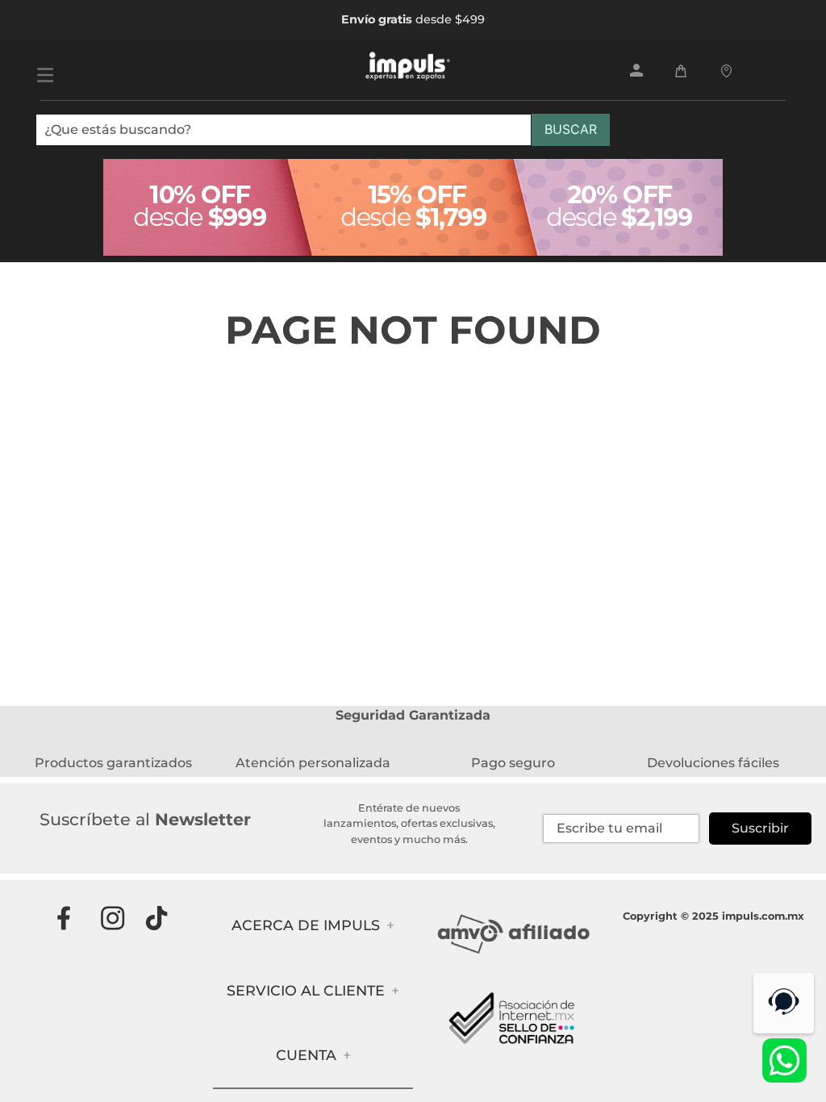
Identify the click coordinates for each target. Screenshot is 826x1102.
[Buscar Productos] (571, 130)
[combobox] (322, 136)
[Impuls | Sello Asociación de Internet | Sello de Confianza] (513, 1054)
